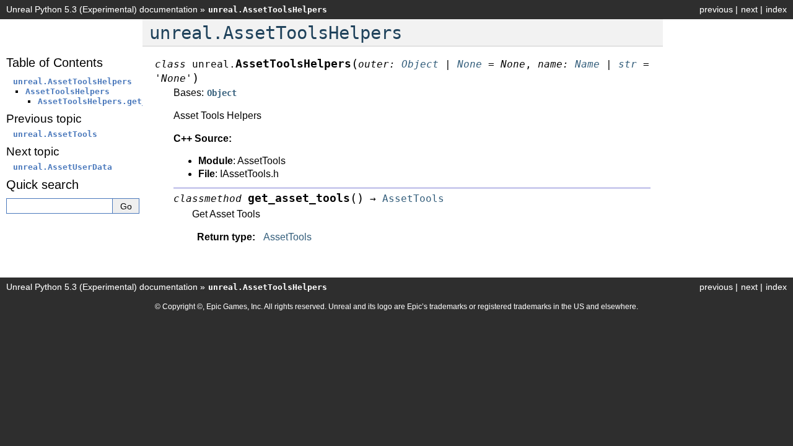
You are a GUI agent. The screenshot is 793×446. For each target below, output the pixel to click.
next (749, 9)
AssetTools (287, 237)
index (776, 9)
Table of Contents (54, 62)
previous (716, 9)
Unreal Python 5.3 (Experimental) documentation (102, 9)
